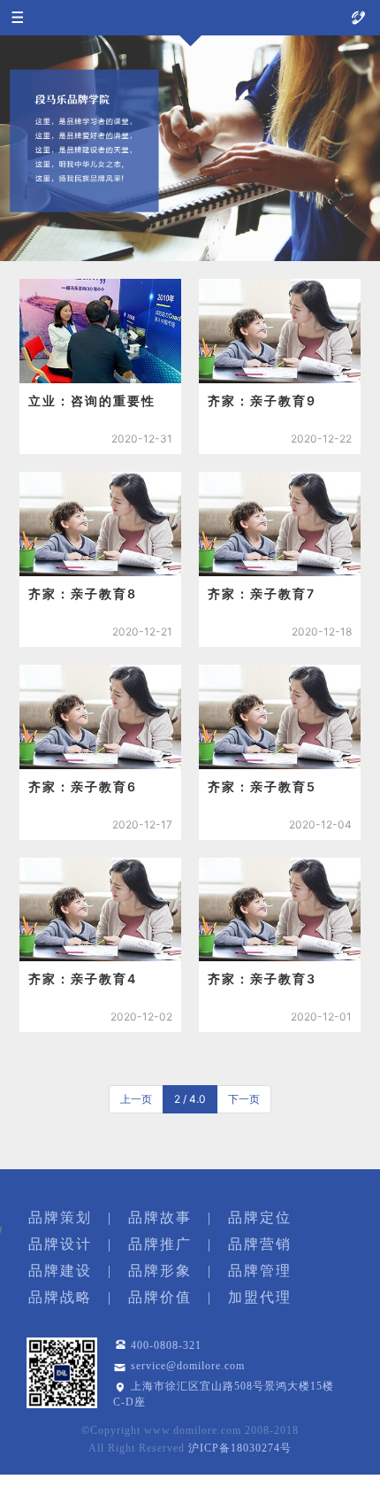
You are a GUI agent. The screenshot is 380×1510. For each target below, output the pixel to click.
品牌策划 (60, 1217)
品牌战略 (60, 1297)
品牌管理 (260, 1270)
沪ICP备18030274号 (240, 1448)
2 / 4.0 (190, 1099)
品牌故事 (160, 1217)
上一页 (136, 1099)
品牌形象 (160, 1270)
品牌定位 (260, 1217)
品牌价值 (160, 1297)
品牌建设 (60, 1270)
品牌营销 (260, 1244)
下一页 (244, 1099)
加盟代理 (260, 1297)
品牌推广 (160, 1244)
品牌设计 (60, 1244)
